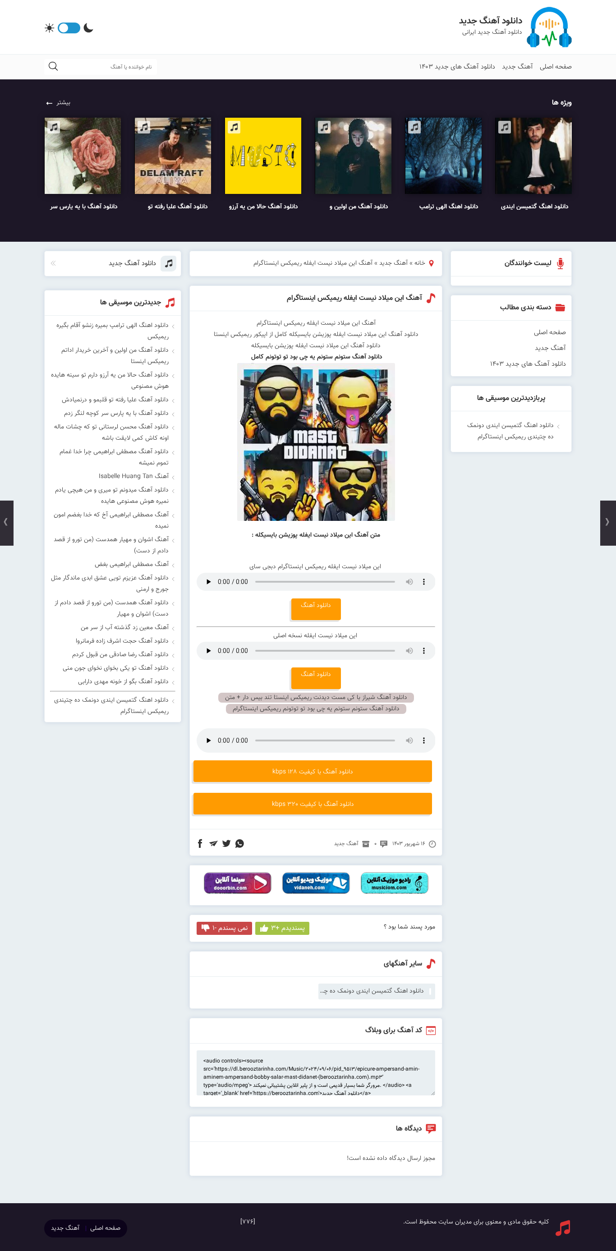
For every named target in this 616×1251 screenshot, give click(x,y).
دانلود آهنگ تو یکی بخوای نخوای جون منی (116, 668)
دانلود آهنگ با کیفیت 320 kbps (313, 804)
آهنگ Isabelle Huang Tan (134, 477)
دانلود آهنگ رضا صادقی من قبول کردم (120, 655)
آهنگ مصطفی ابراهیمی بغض (132, 565)
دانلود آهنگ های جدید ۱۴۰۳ (457, 67)
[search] (53, 67)
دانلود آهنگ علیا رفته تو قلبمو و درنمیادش (115, 400)
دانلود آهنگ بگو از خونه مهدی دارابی (123, 682)
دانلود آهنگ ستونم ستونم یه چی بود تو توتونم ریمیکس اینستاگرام (316, 709)
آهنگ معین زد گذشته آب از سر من (125, 628)
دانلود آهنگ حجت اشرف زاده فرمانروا (122, 641)
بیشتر (63, 103)
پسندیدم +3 (288, 928)
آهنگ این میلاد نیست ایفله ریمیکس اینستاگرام (354, 298)
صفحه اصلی (556, 67)
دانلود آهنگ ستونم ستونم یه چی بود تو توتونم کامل (315, 357)
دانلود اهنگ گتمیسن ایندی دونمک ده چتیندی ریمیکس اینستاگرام (371, 991)
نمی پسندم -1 (230, 928)
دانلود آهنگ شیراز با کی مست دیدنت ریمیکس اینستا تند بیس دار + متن (316, 698)
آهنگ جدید (517, 67)
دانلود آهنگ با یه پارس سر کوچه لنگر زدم (116, 414)
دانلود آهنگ (316, 606)
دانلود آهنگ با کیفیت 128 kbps (312, 772)
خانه (419, 263)
